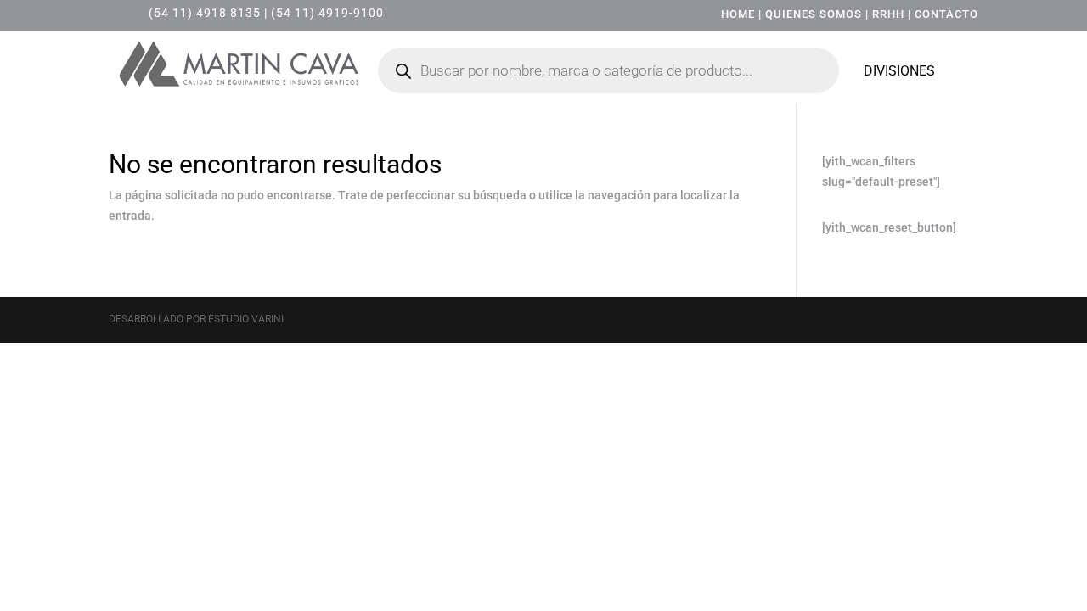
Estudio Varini (246, 319)
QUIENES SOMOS (813, 14)
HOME (738, 14)
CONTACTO (946, 14)
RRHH (888, 14)
